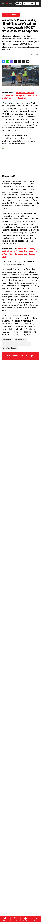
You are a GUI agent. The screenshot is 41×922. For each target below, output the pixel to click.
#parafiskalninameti (9, 348)
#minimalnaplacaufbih (10, 344)
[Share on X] (15, 61)
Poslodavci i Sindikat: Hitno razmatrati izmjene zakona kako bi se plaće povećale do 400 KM (20, 95)
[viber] (11, 61)
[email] (19, 61)
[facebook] (3, 61)
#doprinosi (25, 344)
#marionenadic (20, 340)
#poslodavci (7, 340)
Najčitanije (25, 920)
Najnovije (15, 920)
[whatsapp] (7, 61)
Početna (5, 920)
